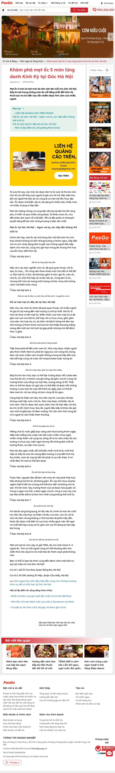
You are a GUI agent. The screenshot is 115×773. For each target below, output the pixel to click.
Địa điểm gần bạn (84, 693)
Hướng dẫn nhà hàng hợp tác (53, 723)
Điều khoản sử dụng (12, 720)
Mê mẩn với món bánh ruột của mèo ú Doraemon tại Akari (42, 601)
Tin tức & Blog (10, 61)
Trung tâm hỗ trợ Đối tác (51, 720)
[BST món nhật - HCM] (100, 162)
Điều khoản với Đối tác (14, 730)
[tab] (54, 56)
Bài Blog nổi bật (98, 177)
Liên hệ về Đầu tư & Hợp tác (52, 730)
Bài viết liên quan (17, 640)
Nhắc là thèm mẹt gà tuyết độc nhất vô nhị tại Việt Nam (41, 596)
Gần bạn (19, 3)
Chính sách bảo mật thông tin (17, 727)
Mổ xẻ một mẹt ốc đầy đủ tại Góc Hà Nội (34, 124)
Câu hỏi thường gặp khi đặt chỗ (54, 700)
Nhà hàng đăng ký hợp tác (52, 727)
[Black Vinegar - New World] (57, 37)
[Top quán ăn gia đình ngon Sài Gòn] (100, 87)
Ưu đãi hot (73, 3)
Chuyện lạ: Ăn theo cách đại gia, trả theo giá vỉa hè (38, 607)
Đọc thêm (63, 175)
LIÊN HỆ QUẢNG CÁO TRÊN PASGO (34, 113)
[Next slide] (110, 37)
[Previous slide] (4, 37)
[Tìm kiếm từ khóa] (107, 70)
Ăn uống (42, 3)
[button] (8, 654)
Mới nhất (84, 3)
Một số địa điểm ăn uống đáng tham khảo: (37, 127)
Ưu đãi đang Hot (83, 700)
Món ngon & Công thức (31, 61)
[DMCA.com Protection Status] (101, 753)
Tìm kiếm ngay (82, 697)
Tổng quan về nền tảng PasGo (53, 693)
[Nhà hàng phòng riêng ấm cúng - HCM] (100, 137)
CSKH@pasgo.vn (38, 748)
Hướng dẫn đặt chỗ (48, 697)
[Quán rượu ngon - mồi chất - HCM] (100, 112)
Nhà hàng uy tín (58, 3)
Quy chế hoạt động (12, 723)
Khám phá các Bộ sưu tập (88, 703)
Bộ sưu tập (30, 3)
